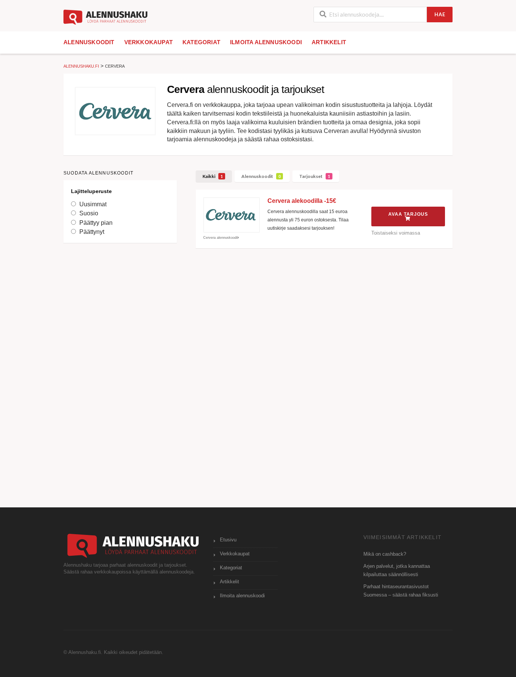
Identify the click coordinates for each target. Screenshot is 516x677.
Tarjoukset (314, 176)
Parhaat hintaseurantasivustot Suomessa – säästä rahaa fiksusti (400, 591)
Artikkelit (329, 42)
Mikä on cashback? (384, 554)
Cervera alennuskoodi (220, 238)
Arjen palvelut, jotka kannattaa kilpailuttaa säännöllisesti (396, 570)
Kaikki (212, 176)
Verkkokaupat (148, 42)
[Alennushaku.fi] (105, 16)
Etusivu (228, 540)
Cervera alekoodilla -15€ (301, 201)
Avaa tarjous (408, 214)
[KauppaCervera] (115, 111)
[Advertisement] (120, 367)
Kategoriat (201, 42)
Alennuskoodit (88, 42)
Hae (439, 14)
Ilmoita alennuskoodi (266, 42)
